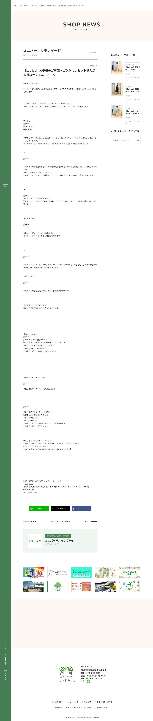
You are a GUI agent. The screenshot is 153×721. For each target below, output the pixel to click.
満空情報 (5, 661)
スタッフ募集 (101, 707)
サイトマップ (73, 702)
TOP (6, 646)
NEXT (87, 521)
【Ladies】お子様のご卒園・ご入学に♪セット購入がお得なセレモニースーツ (58, 5)
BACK (34, 521)
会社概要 (58, 707)
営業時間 (5, 677)
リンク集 (87, 702)
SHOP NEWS (23, 5)
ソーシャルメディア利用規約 (79, 707)
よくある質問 (57, 702)
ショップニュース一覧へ (60, 521)
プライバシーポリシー (105, 702)
